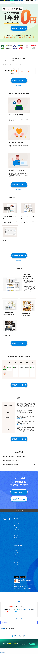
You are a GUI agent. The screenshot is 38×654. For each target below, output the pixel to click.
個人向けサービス (2, 652)
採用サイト (22, 618)
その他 (5, 652)
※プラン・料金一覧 (19, 418)
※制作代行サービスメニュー (21, 424)
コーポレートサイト (17, 618)
